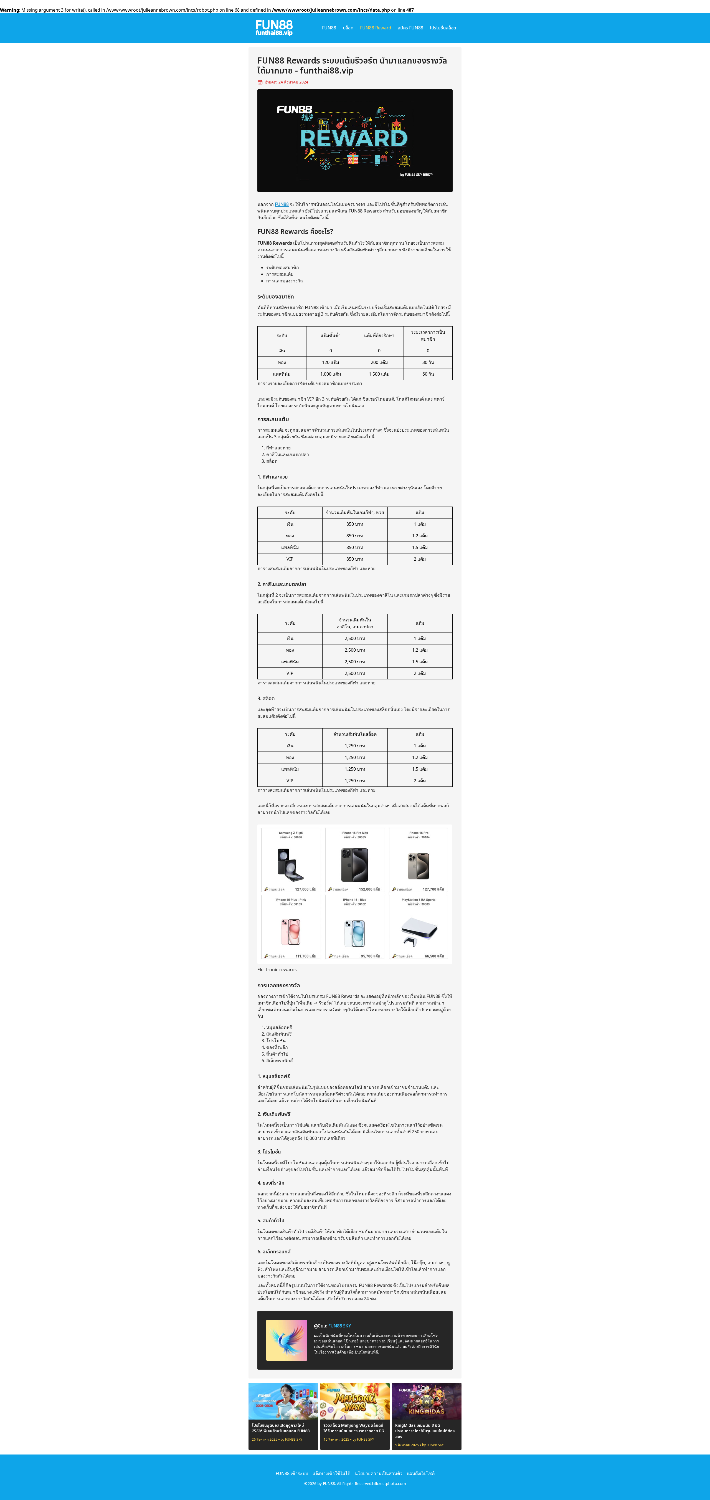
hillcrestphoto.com (389, 1484)
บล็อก (348, 28)
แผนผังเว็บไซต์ (421, 1473)
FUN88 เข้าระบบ (292, 1473)
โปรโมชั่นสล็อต (443, 28)
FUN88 (329, 28)
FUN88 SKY (339, 1326)
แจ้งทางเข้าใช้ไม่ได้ (331, 1473)
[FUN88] (274, 28)
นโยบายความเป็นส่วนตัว (378, 1473)
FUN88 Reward (375, 28)
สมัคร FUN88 (410, 28)
